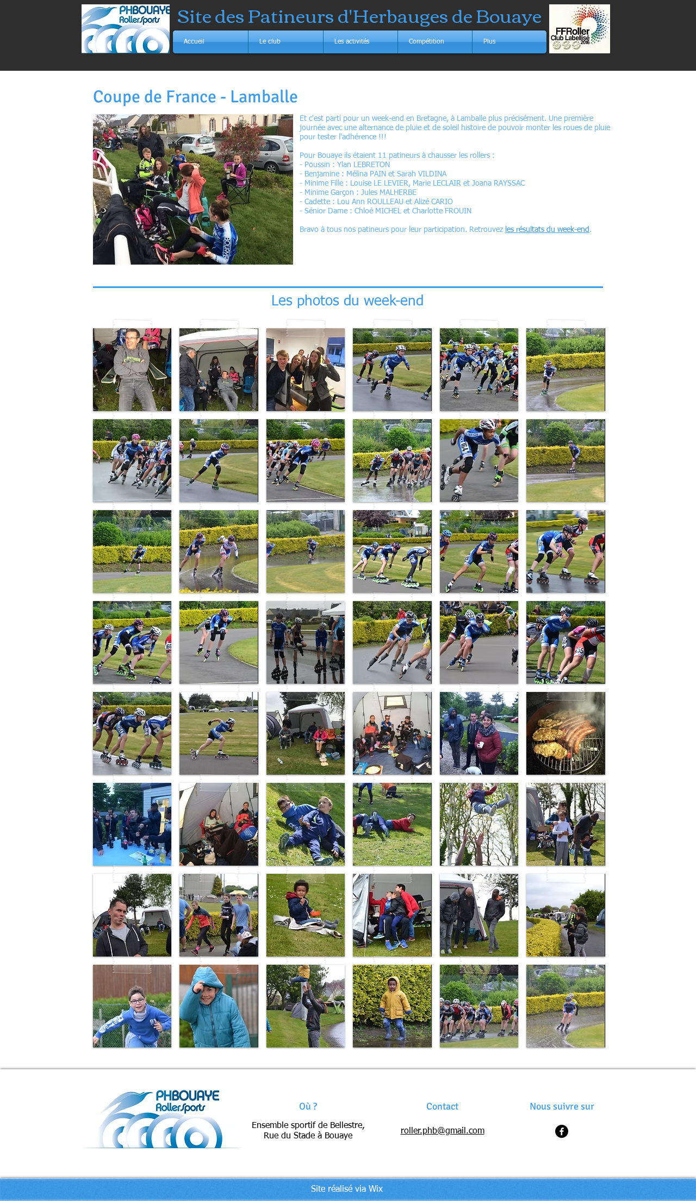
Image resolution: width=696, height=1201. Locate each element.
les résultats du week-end (547, 230)
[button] (285, 41)
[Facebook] (561, 1131)
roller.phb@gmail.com (442, 1131)
